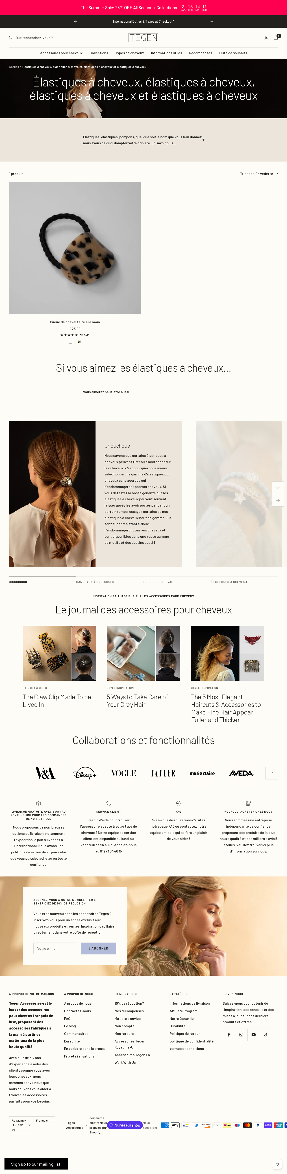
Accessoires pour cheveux (61, 53)
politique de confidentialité (192, 1041)
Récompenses (200, 53)
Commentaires (76, 1033)
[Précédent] (278, 487)
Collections (99, 53)
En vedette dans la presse (85, 1048)
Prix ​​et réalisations (79, 1056)
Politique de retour (185, 1033)
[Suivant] (278, 500)
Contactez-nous (77, 1011)
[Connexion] (266, 37)
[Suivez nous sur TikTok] (266, 1035)
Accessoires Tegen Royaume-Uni (130, 1044)
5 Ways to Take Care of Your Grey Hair (137, 700)
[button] (36, 1164)
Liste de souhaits (233, 53)
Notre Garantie (182, 1018)
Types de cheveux (129, 53)
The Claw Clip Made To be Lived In (57, 700)
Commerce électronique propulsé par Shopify (98, 1125)
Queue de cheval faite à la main (75, 322)
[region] (143, 7)
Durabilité (72, 1041)
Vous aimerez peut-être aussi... (107, 392)
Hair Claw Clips (35, 687)
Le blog (70, 1026)
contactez (188, 826)
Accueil (14, 67)
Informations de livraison (190, 1003)
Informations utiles (166, 53)
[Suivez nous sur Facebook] (229, 1035)
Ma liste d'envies (128, 1018)
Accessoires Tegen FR (132, 1055)
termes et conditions (187, 1048)
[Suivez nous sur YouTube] (253, 1035)
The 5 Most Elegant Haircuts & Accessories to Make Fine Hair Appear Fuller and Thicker (226, 708)
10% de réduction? (129, 1003)
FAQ (67, 1018)
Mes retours (124, 1033)
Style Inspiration (120, 687)
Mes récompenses (129, 1011)
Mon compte (125, 1026)
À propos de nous (77, 1003)
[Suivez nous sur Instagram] (241, 1035)
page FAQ (167, 826)
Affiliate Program (184, 1011)
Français (42, 1120)
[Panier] (276, 37)
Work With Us (125, 1062)
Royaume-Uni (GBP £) (19, 1125)
